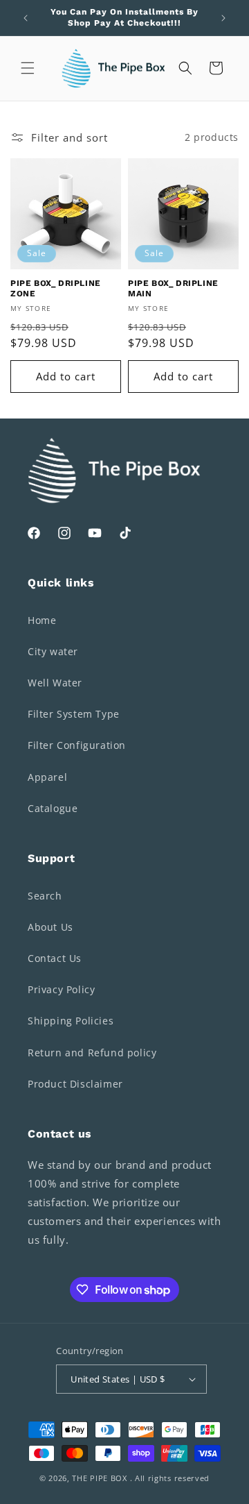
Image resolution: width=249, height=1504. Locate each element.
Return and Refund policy (92, 1052)
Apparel (47, 777)
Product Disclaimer (75, 1083)
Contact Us (55, 958)
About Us (50, 926)
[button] (27, 68)
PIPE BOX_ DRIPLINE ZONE (55, 288)
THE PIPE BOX (99, 1478)
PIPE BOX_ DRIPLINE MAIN (173, 288)
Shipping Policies (70, 1020)
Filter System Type (74, 713)
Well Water (55, 682)
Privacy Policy (61, 989)
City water (53, 651)
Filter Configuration (77, 745)
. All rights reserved (170, 1478)
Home (42, 620)
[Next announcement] (223, 18)
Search (45, 895)
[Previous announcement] (25, 18)
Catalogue (52, 808)
